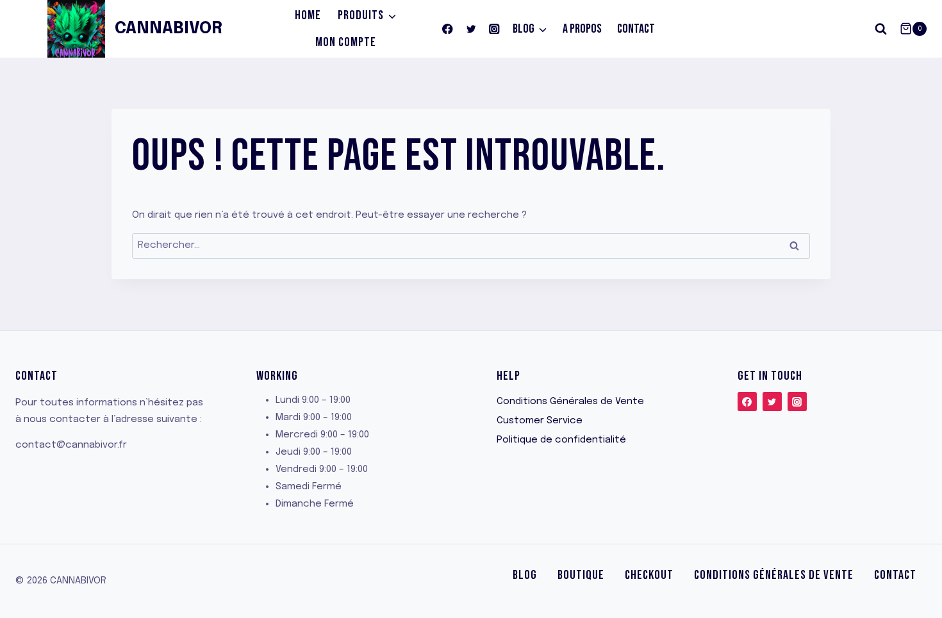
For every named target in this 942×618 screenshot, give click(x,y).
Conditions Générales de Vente (570, 401)
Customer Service (540, 421)
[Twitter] (471, 29)
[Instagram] (494, 29)
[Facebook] (447, 29)
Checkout (649, 575)
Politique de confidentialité (561, 440)
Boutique (581, 575)
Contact (636, 29)
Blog (525, 575)
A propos (582, 29)
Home (308, 15)
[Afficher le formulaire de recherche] (881, 29)
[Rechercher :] (471, 245)
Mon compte (345, 42)
